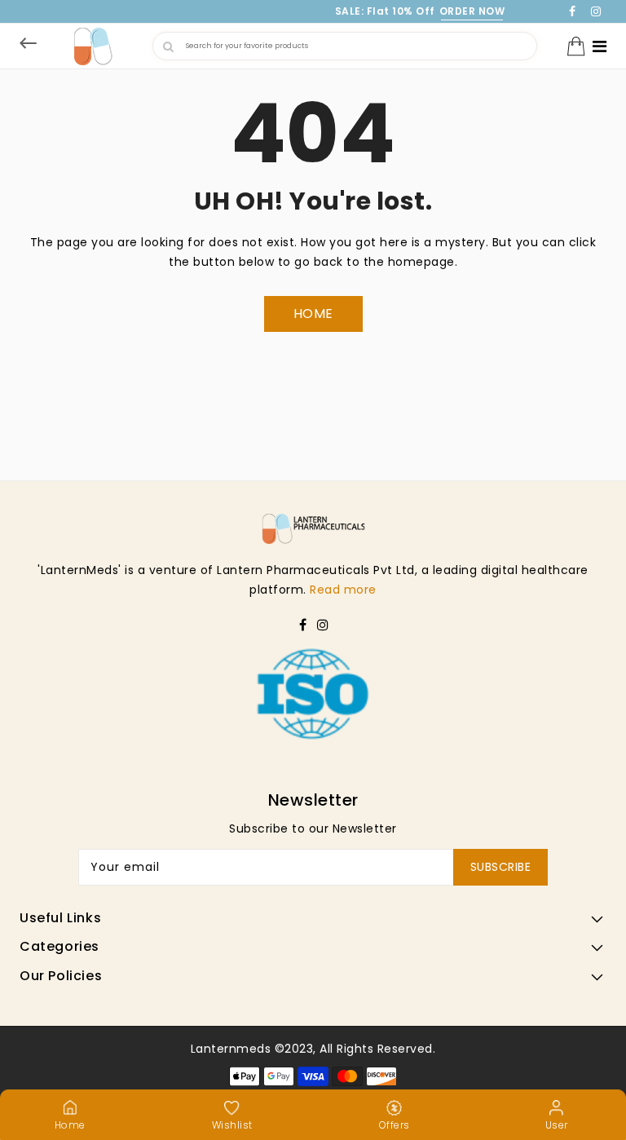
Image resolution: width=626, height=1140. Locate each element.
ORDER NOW (472, 11)
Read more (343, 589)
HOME (313, 313)
